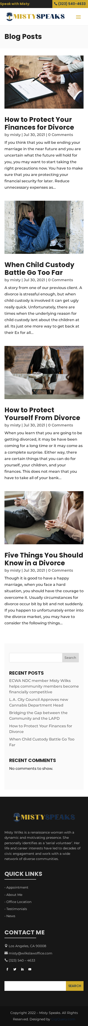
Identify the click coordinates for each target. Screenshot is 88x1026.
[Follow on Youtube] (30, 969)
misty (15, 134)
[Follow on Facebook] (7, 969)
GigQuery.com (63, 1019)
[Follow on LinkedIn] (22, 969)
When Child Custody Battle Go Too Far (39, 268)
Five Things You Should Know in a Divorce (43, 559)
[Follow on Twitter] (15, 969)
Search (70, 658)
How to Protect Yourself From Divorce (42, 414)
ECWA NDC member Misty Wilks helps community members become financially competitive (44, 686)
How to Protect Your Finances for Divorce (39, 123)
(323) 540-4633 (72, 3)
